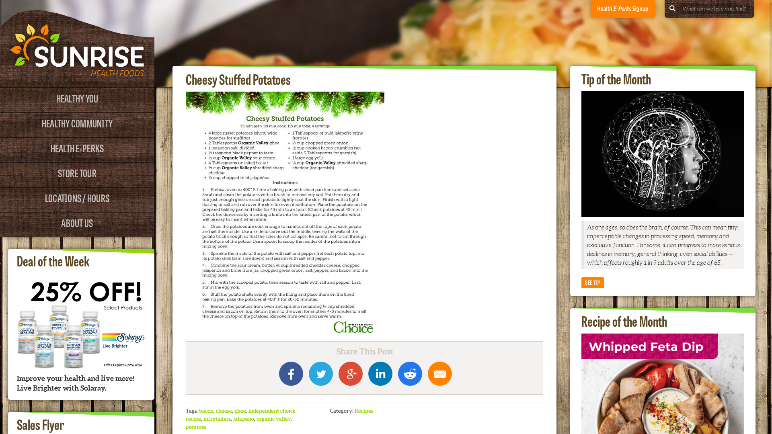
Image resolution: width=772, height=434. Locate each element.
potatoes (196, 427)
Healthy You (77, 98)
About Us (77, 222)
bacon (206, 411)
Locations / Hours (77, 197)
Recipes (364, 411)
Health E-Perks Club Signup (623, 9)
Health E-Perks (77, 148)
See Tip (592, 282)
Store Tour (77, 172)
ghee (240, 411)
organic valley (274, 419)
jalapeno (243, 419)
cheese (224, 411)
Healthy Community (77, 123)
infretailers (217, 419)
